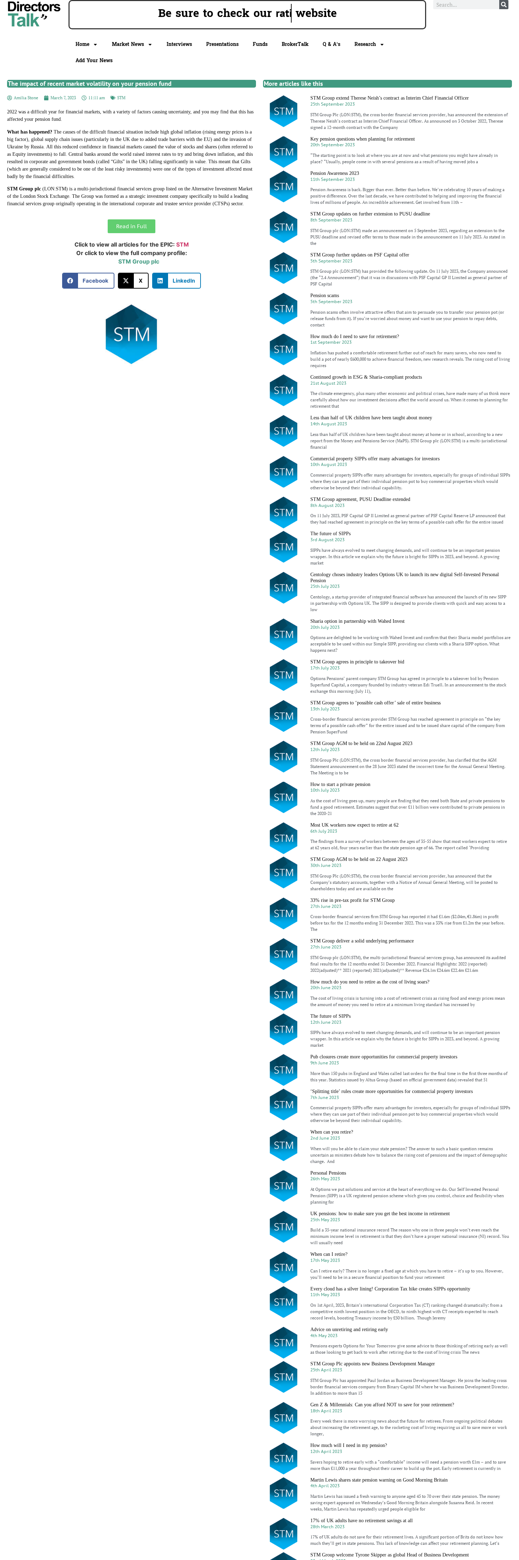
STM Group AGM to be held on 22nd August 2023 (361, 743)
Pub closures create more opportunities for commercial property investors (383, 1056)
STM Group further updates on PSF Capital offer (359, 255)
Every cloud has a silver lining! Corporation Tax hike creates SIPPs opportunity (390, 1289)
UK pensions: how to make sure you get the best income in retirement (380, 1213)
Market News (128, 44)
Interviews (179, 44)
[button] (88, 281)
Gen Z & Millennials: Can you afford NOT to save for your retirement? (382, 1404)
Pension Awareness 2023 (334, 173)
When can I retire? (328, 1254)
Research (365, 44)
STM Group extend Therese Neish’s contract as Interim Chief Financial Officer (389, 98)
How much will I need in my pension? (348, 1445)
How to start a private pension (340, 784)
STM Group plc (138, 261)
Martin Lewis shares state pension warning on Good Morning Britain (379, 1480)
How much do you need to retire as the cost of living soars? (369, 982)
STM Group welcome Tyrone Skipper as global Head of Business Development (389, 1555)
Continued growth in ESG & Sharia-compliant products (366, 377)
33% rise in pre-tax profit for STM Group (352, 900)
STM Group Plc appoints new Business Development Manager (372, 1363)
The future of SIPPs (330, 533)
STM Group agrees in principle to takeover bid (357, 661)
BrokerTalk (295, 44)
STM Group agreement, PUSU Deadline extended (360, 499)
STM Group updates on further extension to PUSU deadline (370, 214)
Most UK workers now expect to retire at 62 (354, 825)
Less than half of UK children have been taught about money (371, 417)
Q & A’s (331, 44)
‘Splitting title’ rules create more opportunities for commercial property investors (391, 1091)
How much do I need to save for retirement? (354, 336)
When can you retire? (331, 1132)
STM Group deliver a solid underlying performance (362, 941)
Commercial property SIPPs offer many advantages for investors (375, 458)
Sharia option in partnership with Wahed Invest (357, 621)
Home (82, 44)
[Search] (503, 4)
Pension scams (324, 295)
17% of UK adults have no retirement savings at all (361, 1520)
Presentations (222, 44)
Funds (260, 44)
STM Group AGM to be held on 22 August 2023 (358, 859)
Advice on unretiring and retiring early (349, 1329)
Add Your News (94, 60)
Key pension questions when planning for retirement (362, 139)
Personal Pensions (328, 1173)
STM (121, 97)
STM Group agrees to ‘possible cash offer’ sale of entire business (375, 702)
